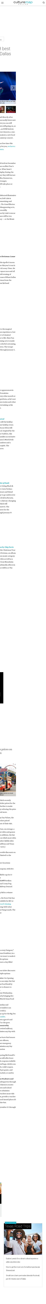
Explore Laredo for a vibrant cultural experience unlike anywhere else (22, 1260)
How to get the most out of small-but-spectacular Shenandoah (23, 1268)
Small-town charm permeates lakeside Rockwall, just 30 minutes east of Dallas (22, 1277)
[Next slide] (13, 88)
